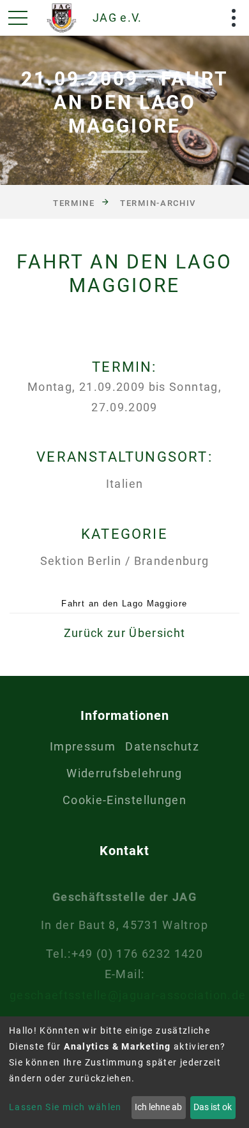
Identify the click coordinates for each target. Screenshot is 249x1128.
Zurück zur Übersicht (125, 633)
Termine (74, 202)
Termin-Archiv (158, 202)
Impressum (83, 746)
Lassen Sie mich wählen (65, 1107)
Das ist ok (212, 1107)
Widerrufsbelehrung (124, 773)
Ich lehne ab (158, 1107)
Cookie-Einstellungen (124, 800)
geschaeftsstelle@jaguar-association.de (128, 995)
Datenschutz (162, 746)
